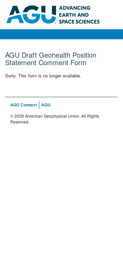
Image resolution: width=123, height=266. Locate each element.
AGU (46, 105)
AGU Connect (23, 105)
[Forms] (61, 14)
